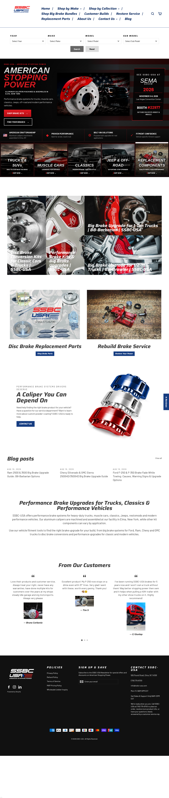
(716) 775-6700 (136, 680)
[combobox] (28, 41)
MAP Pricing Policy (54, 685)
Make (51, 35)
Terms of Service (53, 681)
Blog (128, 18)
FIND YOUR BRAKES (18, 122)
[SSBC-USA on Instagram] (14, 686)
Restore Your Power (124, 353)
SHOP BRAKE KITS (17, 113)
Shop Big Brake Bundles (59, 13)
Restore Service (128, 13)
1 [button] (82, 640)
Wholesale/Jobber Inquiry (57, 689)
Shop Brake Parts (45, 353)
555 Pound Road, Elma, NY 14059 (144, 675)
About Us (84, 18)
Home (46, 8)
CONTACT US (25, 423)
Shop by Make (68, 8)
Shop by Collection (103, 8)
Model (89, 35)
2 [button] (84, 640)
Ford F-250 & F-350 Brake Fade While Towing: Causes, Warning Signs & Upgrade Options (137, 476)
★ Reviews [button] (166, 401)
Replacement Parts (56, 18)
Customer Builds (97, 13)
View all (158, 458)
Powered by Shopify (14, 692)
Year (13, 35)
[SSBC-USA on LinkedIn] (20, 686)
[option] (33, 599)
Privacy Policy (52, 673)
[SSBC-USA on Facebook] (8, 686)
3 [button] (87, 640)
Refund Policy (52, 677)
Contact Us (106, 18)
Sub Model (130, 35)
